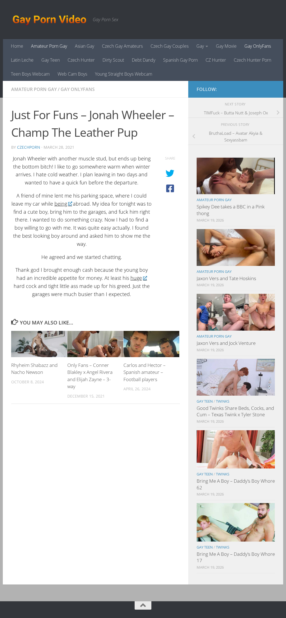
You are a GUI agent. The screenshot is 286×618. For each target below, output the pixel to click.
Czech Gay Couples (170, 46)
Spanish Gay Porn (180, 60)
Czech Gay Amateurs (122, 46)
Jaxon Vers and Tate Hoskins (226, 278)
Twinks (222, 401)
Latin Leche (22, 60)
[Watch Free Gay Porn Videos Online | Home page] (49, 19)
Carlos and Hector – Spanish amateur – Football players (144, 372)
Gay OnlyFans (257, 46)
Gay (200, 46)
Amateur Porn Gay (49, 46)
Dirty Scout (113, 60)
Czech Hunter (81, 60)
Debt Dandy (143, 60)
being (60, 203)
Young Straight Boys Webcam (123, 74)
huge (136, 278)
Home (17, 46)
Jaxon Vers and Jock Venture (226, 343)
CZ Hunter (216, 60)
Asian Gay (84, 46)
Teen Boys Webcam (30, 74)
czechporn (28, 147)
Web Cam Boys (72, 74)
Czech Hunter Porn (252, 60)
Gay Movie (226, 46)
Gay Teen (50, 60)
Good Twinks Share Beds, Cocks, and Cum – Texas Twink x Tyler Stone (235, 411)
